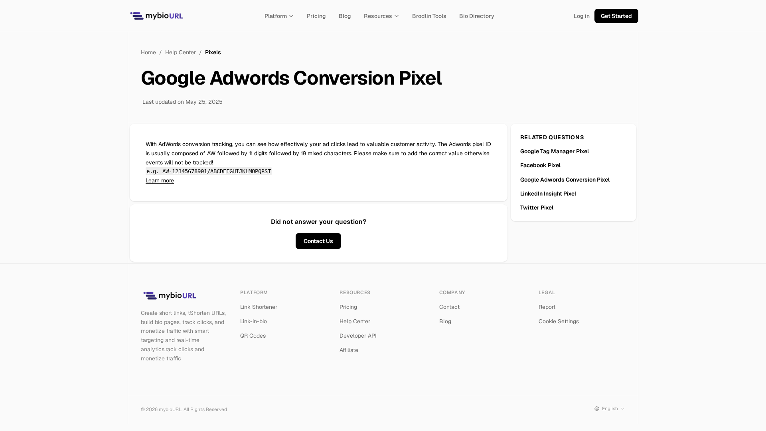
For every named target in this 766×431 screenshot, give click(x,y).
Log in (582, 16)
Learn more (160, 180)
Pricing (316, 16)
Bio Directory (476, 16)
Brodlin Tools (429, 16)
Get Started (616, 16)
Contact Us (318, 241)
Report (547, 306)
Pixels (213, 52)
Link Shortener (258, 306)
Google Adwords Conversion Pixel (565, 179)
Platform (276, 16)
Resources (378, 16)
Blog (345, 16)
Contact (449, 306)
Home (148, 52)
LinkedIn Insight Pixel (548, 193)
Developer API (358, 335)
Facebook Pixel (540, 165)
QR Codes (253, 335)
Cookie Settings (559, 321)
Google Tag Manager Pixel (554, 151)
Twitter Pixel (536, 207)
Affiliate (349, 350)
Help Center (180, 52)
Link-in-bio (253, 321)
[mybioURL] (156, 16)
